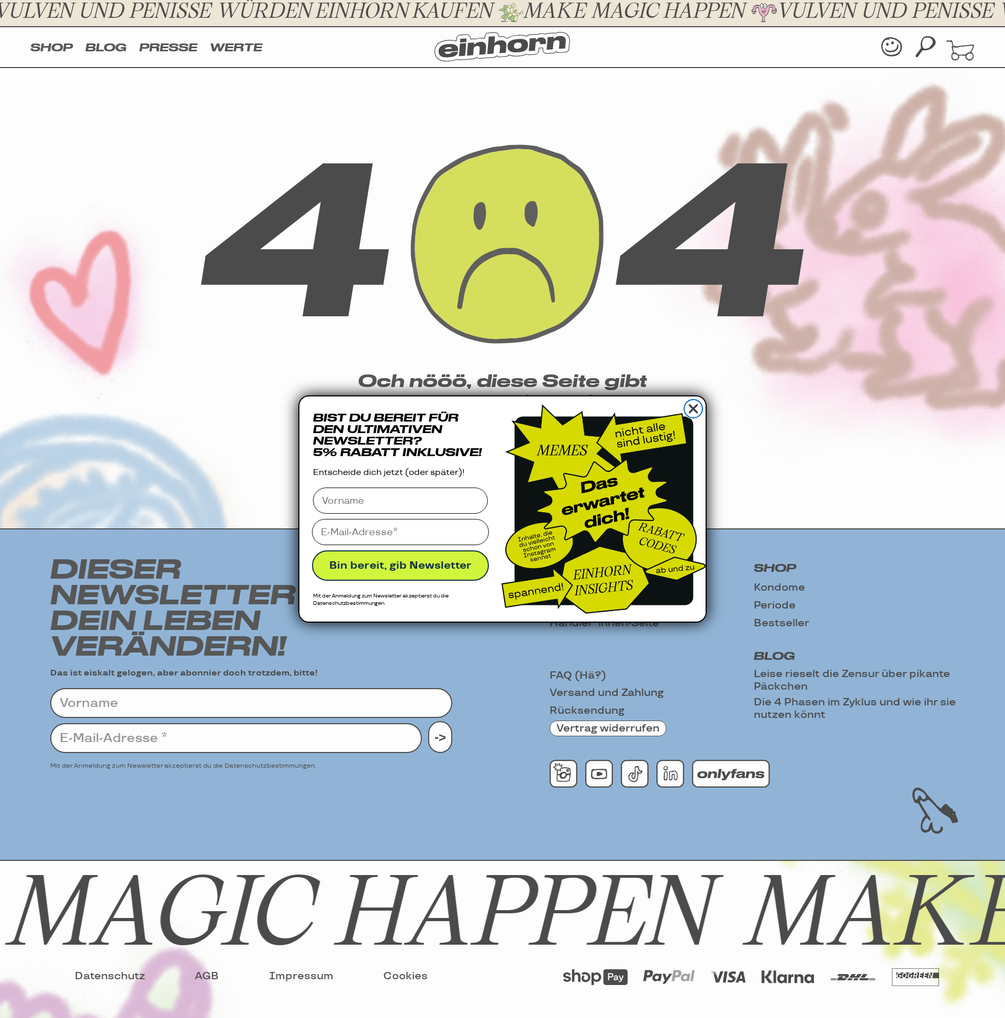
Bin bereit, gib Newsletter (400, 565)
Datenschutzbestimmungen (348, 603)
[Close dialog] (693, 409)
